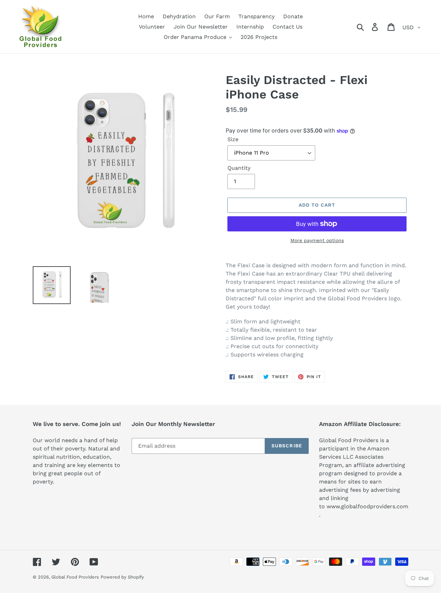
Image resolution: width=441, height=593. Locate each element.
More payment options (317, 240)
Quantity (238, 168)
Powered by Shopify (122, 577)
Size (232, 139)
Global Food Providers (75, 577)
